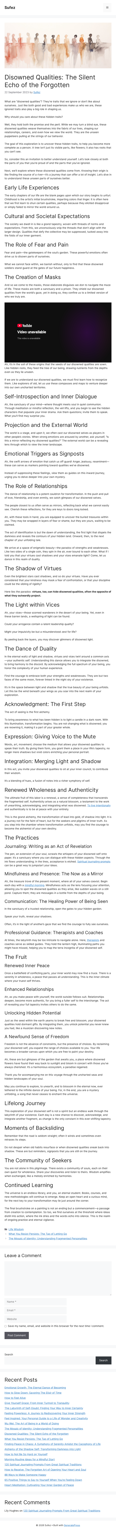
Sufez (10, 7)
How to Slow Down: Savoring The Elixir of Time (33, 1392)
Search (9, 1354)
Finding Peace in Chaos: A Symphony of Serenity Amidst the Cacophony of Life (53, 1444)
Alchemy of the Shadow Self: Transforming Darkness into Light (43, 1449)
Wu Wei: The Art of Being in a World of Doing (32, 1423)
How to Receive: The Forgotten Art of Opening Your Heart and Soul (45, 1469)
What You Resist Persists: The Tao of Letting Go (38, 1233)
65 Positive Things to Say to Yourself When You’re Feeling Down (43, 1479)
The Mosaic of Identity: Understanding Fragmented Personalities (48, 1238)
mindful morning (34, 885)
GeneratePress (72, 1525)
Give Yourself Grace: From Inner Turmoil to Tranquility (37, 1403)
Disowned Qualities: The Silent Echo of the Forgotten (37, 1433)
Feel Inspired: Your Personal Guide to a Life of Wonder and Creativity (46, 1418)
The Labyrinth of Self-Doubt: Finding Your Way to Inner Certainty (44, 1408)
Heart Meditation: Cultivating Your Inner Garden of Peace (39, 1485)
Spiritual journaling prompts (93, 861)
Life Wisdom (16, 1229)
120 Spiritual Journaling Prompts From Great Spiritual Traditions (43, 1464)
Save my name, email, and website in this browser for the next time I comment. (56, 1325)
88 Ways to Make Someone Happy (25, 1474)
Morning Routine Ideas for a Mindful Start (30, 1459)
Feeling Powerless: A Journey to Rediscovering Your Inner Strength (45, 1413)
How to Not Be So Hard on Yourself (26, 1454)
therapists (93, 940)
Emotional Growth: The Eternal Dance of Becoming (35, 1387)
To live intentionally (99, 805)
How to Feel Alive (15, 1397)
